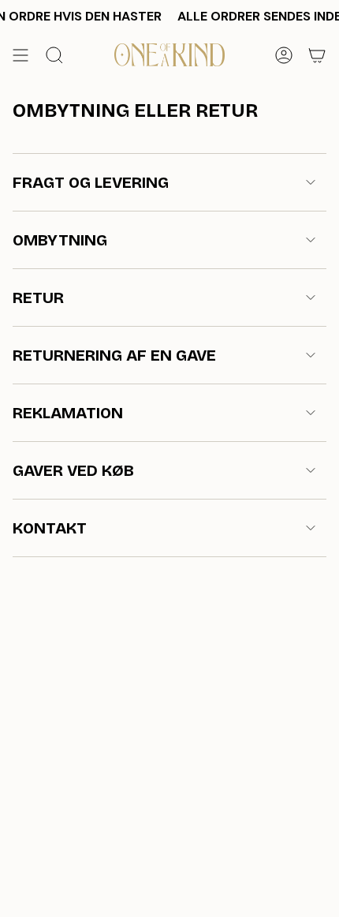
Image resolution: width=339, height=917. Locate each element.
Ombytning (60, 239)
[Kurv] (316, 55)
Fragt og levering (91, 182)
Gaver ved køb (73, 470)
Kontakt (50, 527)
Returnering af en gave (114, 355)
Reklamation (68, 412)
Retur (38, 297)
